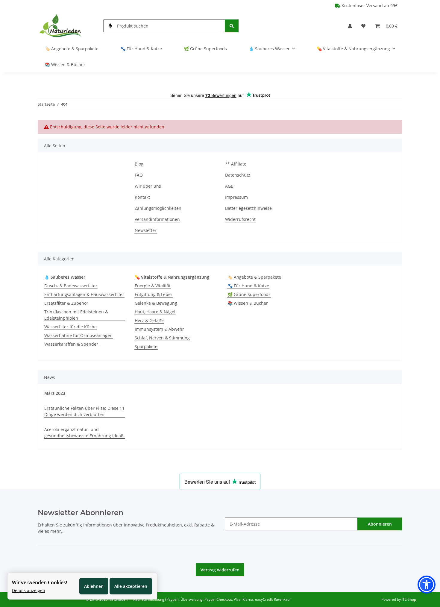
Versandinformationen (157, 219)
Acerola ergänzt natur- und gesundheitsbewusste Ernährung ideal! (83, 432)
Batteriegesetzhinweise (248, 208)
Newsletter (146, 230)
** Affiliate (235, 164)
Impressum (236, 197)
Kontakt (142, 197)
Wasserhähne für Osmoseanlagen (78, 335)
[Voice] (110, 25)
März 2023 (54, 393)
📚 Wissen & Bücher (247, 303)
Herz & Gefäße (149, 320)
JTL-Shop (409, 599)
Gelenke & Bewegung (156, 303)
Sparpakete (146, 346)
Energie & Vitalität (153, 286)
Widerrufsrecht (240, 219)
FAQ (139, 175)
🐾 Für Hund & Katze (248, 286)
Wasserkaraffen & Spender (71, 344)
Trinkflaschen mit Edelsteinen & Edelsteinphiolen (76, 315)
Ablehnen (94, 586)
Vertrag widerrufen (220, 570)
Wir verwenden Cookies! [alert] (39, 582)
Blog (139, 164)
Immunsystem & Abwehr (159, 329)
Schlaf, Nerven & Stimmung (162, 338)
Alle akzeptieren (130, 586)
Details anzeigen (28, 590)
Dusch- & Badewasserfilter (70, 286)
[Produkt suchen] (232, 25)
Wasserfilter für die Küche (70, 327)
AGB (229, 186)
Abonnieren (380, 524)
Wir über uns (148, 186)
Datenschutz (237, 175)
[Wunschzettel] (363, 26)
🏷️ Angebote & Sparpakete (254, 277)
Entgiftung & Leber (153, 294)
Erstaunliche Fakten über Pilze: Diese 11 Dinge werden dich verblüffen (84, 411)
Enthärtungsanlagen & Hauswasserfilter (84, 294)
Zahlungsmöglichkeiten (158, 208)
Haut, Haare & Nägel (155, 312)
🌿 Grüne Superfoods (249, 294)
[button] (349, 26)
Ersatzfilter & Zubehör (66, 303)
